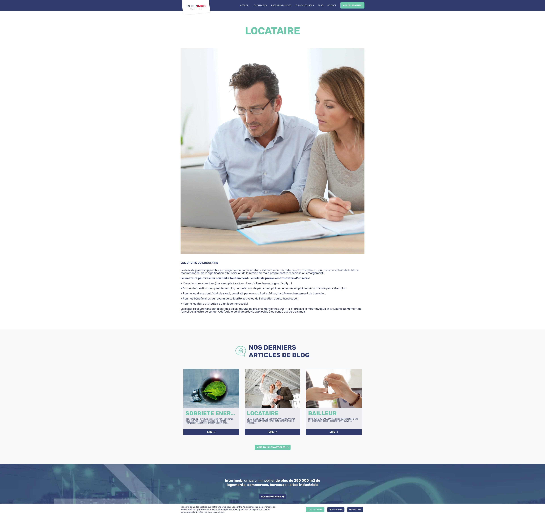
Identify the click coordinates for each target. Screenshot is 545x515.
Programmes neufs (281, 5)
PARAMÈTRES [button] (355, 509)
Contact (331, 5)
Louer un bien (260, 5)
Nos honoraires (271, 496)
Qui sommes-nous (305, 5)
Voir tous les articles (271, 447)
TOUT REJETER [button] (336, 509)
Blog (320, 5)
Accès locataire (352, 5)
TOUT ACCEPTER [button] (315, 509)
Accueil (244, 5)
